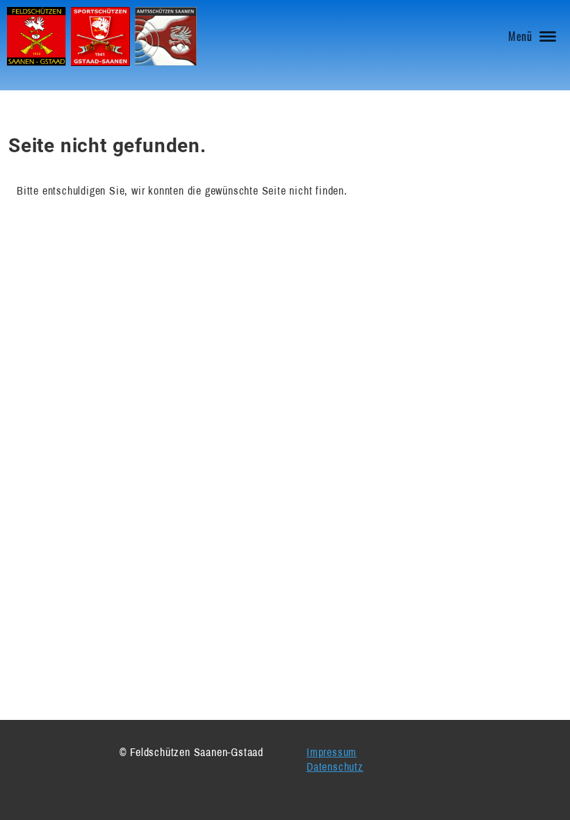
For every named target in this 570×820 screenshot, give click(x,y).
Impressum (332, 752)
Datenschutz (335, 766)
